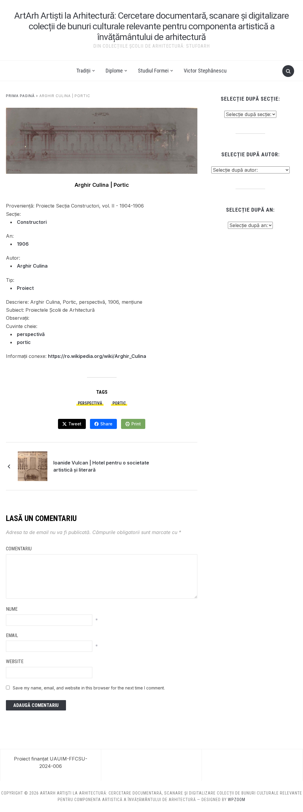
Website (14, 661)
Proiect (25, 288)
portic (24, 342)
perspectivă (31, 334)
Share (106, 423)
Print (136, 423)
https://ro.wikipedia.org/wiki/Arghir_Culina (97, 356)
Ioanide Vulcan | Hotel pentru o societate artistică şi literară (101, 466)
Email (12, 635)
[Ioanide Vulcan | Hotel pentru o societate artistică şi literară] (32, 466)
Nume (11, 609)
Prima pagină (20, 96)
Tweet (74, 423)
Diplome (114, 70)
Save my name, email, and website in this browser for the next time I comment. (89, 687)
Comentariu (19, 548)
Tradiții (83, 70)
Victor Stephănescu (205, 70)
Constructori (32, 222)
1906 (23, 244)
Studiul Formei (153, 70)
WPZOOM (236, 799)
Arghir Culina (32, 266)
